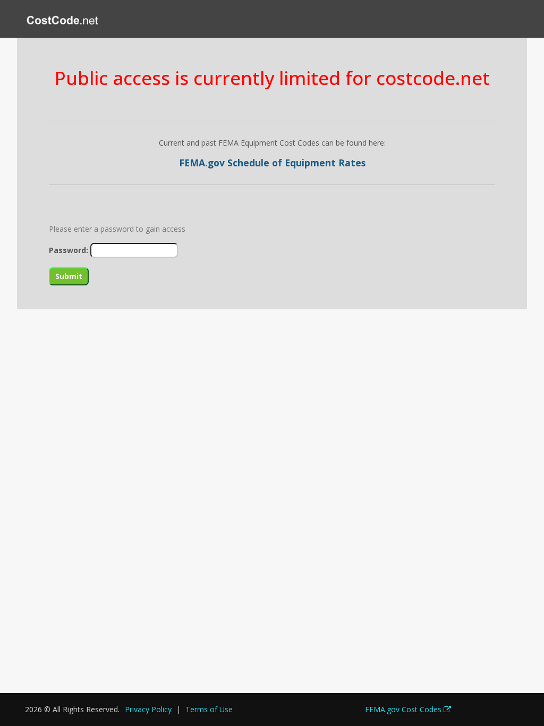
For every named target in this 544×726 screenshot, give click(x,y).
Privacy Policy (148, 709)
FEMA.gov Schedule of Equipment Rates (272, 162)
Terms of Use (209, 709)
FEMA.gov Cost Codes (404, 709)
